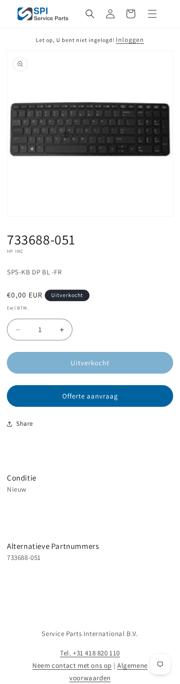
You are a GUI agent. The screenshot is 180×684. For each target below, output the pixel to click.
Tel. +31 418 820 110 (90, 652)
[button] (90, 14)
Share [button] (24, 423)
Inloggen (130, 40)
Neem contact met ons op (72, 665)
